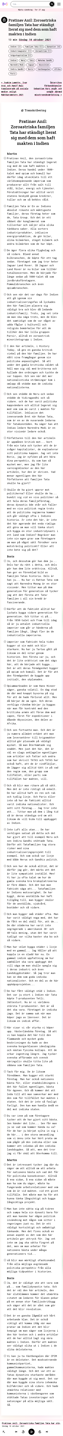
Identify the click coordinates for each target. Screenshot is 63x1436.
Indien (13, 60)
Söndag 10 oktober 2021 (35, 39)
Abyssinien (44, 65)
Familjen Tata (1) (33, 47)
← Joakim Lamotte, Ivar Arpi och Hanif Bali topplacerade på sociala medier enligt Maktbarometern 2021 (14, 88)
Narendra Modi (17, 65)
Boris (30, 69)
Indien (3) (15, 47)
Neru (23, 60)
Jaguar (31, 65)
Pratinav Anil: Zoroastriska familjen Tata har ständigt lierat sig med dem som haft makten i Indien (31, 1423)
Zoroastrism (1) (43, 51)
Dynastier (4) (53, 47)
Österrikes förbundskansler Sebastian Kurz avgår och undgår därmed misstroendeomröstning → (48, 88)
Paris (13, 73)
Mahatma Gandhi (45, 60)
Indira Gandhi (17, 69)
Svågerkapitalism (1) (20, 55)
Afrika (57, 69)
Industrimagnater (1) (20, 51)
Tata (31, 60)
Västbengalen (44, 69)
